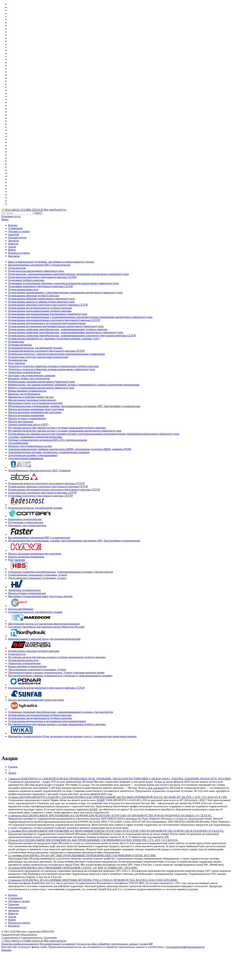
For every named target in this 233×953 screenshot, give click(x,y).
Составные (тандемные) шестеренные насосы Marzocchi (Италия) (46, 626)
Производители (17, 237)
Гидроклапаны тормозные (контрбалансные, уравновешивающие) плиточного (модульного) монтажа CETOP (72, 335)
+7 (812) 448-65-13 (12, 209)
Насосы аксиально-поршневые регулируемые (34, 412)
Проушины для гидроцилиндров (27, 525)
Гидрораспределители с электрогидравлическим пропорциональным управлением (56, 353)
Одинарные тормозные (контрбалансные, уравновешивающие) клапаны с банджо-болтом (60, 571)
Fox (79, 781)
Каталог (13, 225)
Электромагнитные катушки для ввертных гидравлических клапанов (48, 452)
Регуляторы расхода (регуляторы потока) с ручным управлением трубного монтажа (57, 427)
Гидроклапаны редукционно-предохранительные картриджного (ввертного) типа (56, 326)
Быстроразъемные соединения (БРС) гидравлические (39, 264)
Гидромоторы (16, 341)
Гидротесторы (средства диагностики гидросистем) (38, 356)
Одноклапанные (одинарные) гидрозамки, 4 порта (37, 574)
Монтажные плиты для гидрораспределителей (35, 403)
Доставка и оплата (19, 231)
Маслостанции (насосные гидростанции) (32, 400)
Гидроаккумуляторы (20, 344)
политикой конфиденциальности (185, 946)
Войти (12, 249)
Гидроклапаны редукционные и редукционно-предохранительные (47, 323)
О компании (15, 228)
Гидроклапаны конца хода (23, 289)
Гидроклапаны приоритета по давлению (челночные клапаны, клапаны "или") (54, 338)
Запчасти (13, 240)
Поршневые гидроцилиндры (25, 519)
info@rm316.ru (57, 209)
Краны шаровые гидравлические (27, 390)
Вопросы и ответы (19, 252)
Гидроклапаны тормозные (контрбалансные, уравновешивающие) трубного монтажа (57, 329)
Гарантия (13, 234)
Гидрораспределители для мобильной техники (35, 347)
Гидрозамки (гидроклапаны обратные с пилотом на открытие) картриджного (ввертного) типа (63, 283)
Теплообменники (18, 443)
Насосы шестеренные (20, 421)
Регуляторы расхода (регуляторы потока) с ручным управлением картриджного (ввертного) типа (64, 430)
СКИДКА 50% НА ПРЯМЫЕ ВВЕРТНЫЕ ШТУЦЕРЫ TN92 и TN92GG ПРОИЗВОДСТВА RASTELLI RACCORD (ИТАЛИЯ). (93, 880)
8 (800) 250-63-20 (33, 209)
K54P (48, 784)
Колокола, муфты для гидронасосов (29, 378)
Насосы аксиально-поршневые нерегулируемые (36, 409)
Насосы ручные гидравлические (27, 418)
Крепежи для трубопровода (24, 393)
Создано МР (146, 943)
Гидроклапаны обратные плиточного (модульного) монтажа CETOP (48, 304)
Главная (12, 766)
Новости (13, 243)
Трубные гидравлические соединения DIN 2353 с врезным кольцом (47, 439)
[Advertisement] (21, 746)
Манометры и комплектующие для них (31, 396)
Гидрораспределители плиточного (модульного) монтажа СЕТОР (46, 350)
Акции (12, 246)
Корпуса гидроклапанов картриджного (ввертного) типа (41, 387)
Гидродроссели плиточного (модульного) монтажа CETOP (42, 277)
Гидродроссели (17, 267)
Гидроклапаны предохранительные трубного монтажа (39, 310)
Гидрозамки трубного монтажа (26, 280)
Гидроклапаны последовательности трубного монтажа (40, 307)
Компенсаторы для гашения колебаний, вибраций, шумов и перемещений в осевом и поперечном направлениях (74, 384)
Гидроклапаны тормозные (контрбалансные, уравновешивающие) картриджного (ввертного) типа (65, 332)
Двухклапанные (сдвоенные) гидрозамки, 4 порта (37, 578)
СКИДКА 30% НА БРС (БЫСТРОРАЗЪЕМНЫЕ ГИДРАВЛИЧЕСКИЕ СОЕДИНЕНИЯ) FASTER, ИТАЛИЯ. (82, 855)
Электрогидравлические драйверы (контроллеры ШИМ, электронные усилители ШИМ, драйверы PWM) (69, 449)
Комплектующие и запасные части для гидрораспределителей (44, 638)
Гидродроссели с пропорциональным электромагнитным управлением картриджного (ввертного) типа (68, 274)
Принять (6, 950)
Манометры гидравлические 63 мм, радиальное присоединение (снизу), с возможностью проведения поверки (72, 736)
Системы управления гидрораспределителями (35, 436)
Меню (5, 219)
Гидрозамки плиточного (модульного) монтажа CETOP (40, 286)
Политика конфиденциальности (20, 943)
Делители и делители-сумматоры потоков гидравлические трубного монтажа (53, 366)
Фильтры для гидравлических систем (30, 446)
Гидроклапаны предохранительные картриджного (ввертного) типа (47, 313)
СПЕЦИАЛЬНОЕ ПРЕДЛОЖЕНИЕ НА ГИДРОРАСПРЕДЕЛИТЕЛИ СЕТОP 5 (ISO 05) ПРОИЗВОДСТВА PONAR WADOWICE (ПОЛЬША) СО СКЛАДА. (110, 815)
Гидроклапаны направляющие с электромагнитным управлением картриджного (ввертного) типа (65, 292)
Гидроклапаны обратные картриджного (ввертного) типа (41, 298)
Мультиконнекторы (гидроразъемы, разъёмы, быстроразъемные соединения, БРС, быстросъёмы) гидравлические (74, 406)
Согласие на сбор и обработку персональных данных (107, 943)
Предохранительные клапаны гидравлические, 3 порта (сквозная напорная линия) (56, 672)
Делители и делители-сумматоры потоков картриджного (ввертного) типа (51, 369)
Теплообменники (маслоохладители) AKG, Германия (39, 470)
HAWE (101, 800)
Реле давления (16, 363)
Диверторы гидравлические (24, 372)
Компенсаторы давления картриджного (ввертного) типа (41, 381)
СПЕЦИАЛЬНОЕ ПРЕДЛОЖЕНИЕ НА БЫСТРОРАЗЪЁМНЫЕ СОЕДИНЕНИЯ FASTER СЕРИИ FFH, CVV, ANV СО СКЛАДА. (93, 840)
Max (46, 209)
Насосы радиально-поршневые (26, 415)
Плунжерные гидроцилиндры (25, 522)
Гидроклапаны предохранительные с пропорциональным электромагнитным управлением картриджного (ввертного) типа (80, 317)
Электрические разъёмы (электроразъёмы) (32, 455)
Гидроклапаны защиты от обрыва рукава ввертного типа (41, 301)
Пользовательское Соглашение (57, 943)
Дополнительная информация (25, 458)
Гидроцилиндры (17, 360)
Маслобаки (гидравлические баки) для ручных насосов (40, 596)
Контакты (14, 255)
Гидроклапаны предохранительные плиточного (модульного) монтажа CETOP (54, 320)
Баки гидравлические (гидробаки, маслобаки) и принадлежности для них (51, 261)
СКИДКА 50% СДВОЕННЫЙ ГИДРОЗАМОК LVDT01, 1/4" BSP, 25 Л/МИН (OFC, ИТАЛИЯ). (73, 867)
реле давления (156, 787)
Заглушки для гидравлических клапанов (31, 375)
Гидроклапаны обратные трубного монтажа (33, 295)
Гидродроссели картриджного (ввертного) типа (36, 270)
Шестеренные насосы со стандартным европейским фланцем (44, 623)
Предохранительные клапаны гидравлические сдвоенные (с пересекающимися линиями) (60, 675)
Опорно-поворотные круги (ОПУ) (28, 424)
